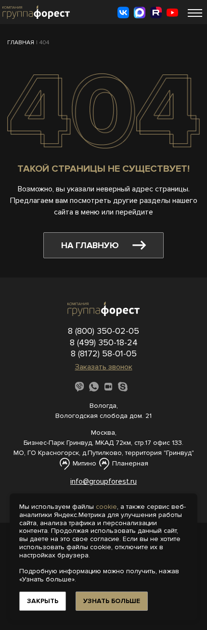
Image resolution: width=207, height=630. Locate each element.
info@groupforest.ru (103, 481)
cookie (106, 507)
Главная (20, 42)
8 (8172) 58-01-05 (104, 353)
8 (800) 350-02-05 (103, 331)
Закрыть (42, 601)
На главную (90, 245)
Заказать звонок (103, 367)
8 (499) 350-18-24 (104, 342)
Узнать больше (111, 601)
